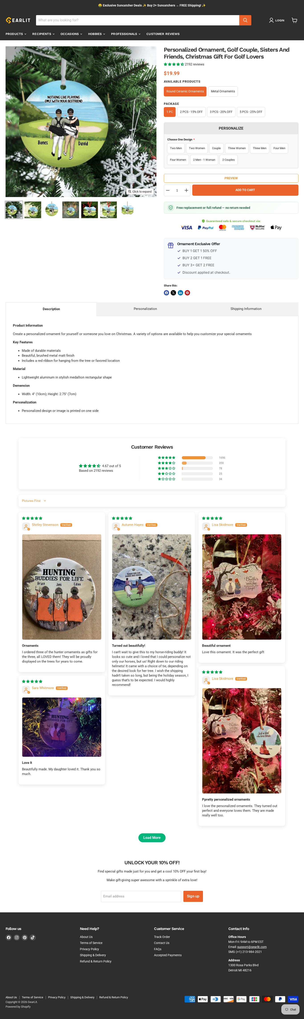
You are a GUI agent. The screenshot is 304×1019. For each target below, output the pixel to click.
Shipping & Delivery (93, 955)
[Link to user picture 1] (61, 587)
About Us (86, 937)
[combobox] (137, 20)
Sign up (193, 896)
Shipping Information (246, 309)
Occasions (70, 34)
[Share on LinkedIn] (180, 292)
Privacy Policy (89, 949)
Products (15, 34)
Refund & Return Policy (95, 961)
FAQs (157, 949)
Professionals (124, 34)
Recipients (42, 34)
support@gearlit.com (252, 947)
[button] (174, 64)
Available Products (182, 81)
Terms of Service (91, 943)
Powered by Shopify (18, 1006)
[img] (32, 518)
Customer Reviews (163, 34)
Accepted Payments (168, 955)
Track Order (162, 937)
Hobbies (95, 34)
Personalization (145, 309)
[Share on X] (173, 292)
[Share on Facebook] (166, 292)
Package (171, 104)
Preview (231, 178)
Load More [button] (152, 838)
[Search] (245, 20)
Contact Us (161, 943)
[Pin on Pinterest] (187, 292)
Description (51, 309)
